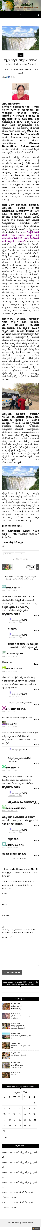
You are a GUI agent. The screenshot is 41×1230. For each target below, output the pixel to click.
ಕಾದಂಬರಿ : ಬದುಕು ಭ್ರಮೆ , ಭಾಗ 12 (20, 1046)
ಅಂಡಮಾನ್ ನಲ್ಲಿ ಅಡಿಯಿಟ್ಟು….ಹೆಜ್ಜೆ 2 (21, 1037)
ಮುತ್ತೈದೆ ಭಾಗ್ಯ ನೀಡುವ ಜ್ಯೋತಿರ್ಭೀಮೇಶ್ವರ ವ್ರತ (18, 1027)
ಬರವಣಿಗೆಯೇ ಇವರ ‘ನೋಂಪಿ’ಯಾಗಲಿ (17, 1066)
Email (4, 904)
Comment (7, 937)
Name (4, 894)
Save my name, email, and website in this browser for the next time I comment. (18, 931)
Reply (36, 615)
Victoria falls (20, 554)
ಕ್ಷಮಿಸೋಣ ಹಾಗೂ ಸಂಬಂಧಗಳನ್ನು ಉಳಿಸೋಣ (21, 1017)
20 (20, 1120)
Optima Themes (27, 1223)
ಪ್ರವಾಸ (20, 55)
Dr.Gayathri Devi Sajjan (23, 69)
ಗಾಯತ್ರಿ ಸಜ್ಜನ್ (17, 620)
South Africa (9, 554)
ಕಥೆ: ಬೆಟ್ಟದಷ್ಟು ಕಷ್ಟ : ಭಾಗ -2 (19, 1055)
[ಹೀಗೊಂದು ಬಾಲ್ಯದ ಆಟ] (7, 567)
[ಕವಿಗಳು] (34, 567)
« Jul (5, 1137)
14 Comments (20, 559)
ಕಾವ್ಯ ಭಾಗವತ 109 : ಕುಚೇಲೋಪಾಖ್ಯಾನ (17, 1007)
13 (20, 1114)
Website (5, 915)
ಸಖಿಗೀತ (13, 1075)
